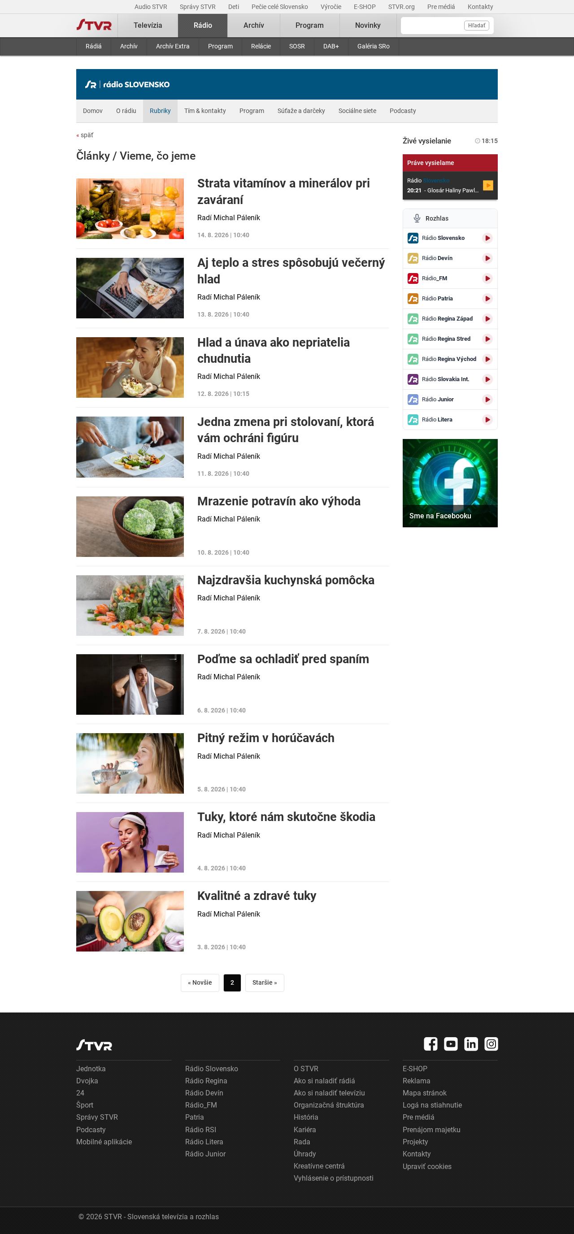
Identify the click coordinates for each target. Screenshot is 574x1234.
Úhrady (305, 1154)
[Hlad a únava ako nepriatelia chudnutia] (130, 367)
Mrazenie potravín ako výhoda (279, 501)
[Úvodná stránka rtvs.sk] (94, 25)
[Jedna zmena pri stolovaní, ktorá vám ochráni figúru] (130, 447)
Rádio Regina (206, 1081)
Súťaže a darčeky (301, 110)
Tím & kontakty (205, 110)
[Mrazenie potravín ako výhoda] (130, 526)
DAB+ (331, 46)
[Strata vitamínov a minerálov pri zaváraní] (130, 208)
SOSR (297, 46)
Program (220, 46)
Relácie (261, 46)
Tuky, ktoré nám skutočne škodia (286, 817)
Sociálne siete (357, 110)
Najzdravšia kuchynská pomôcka (285, 580)
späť (84, 135)
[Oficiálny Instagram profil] (491, 1044)
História (306, 1117)
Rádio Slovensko (211, 1069)
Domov (93, 110)
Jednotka (91, 1069)
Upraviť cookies (427, 1166)
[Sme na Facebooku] (450, 483)
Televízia (148, 25)
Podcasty (403, 110)
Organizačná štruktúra (329, 1105)
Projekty (415, 1142)
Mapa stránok (425, 1093)
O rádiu (126, 110)
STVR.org (402, 6)
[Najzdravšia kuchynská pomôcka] (130, 605)
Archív (129, 46)
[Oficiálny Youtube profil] (451, 1044)
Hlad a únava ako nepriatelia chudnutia (273, 350)
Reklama (416, 1081)
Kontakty (480, 6)
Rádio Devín (204, 1093)
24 (80, 1093)
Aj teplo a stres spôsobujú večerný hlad (291, 271)
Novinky (368, 25)
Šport (84, 1105)
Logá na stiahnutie (432, 1105)
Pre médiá (442, 6)
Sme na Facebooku (440, 516)
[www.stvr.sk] (94, 1045)
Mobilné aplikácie (104, 1142)
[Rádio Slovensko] (129, 84)
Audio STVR (152, 6)
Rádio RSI (200, 1129)
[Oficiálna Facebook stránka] (431, 1044)
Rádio (203, 25)
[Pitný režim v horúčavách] (130, 763)
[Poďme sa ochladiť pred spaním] (130, 684)
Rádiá (94, 46)
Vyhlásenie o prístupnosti (334, 1178)
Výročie (332, 6)
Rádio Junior (205, 1154)
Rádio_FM (201, 1105)
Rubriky (160, 110)
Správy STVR (198, 6)
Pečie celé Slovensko (280, 6)
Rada (302, 1142)
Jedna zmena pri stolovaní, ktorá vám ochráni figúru (285, 430)
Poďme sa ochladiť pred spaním (283, 659)
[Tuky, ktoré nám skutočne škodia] (130, 842)
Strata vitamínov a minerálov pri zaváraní (283, 191)
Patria (194, 1117)
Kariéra (305, 1129)
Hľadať (476, 25)
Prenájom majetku (432, 1129)
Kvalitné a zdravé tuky (257, 896)
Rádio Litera (204, 1142)
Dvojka (87, 1081)
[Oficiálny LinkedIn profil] (471, 1044)
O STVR (306, 1069)
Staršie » (264, 982)
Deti (234, 6)
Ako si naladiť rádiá (324, 1081)
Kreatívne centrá (319, 1166)
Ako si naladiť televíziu (329, 1093)
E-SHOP (365, 6)
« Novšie (200, 982)
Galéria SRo (373, 46)
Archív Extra (173, 46)
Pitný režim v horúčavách (266, 738)
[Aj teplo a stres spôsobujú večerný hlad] (130, 288)
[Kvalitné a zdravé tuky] (130, 921)
